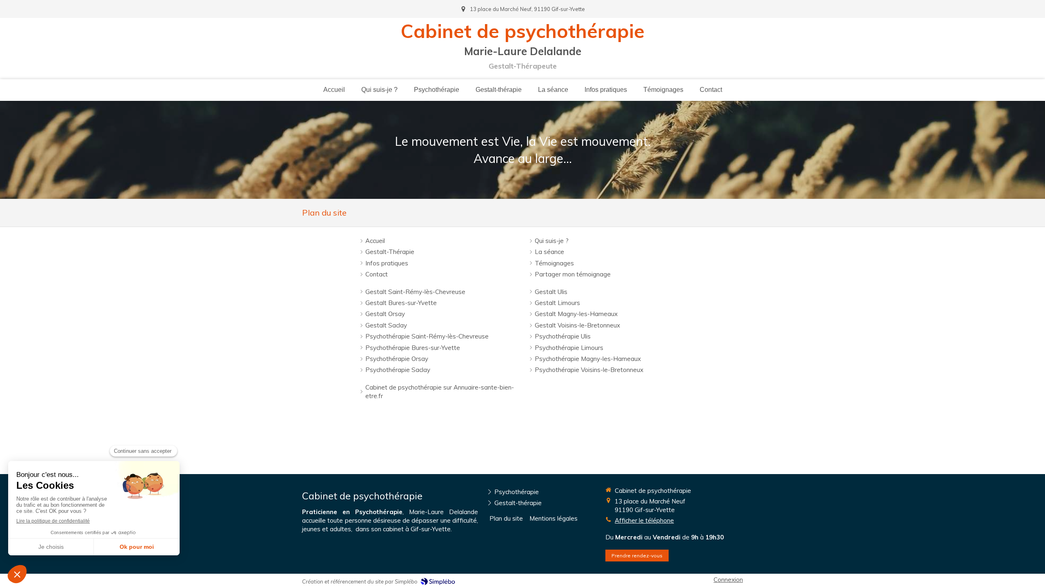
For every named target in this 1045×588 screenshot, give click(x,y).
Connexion (728, 580)
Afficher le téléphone (644, 520)
